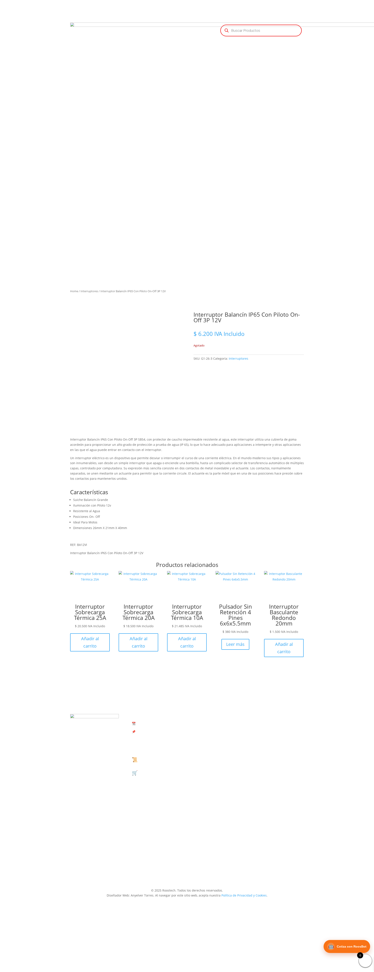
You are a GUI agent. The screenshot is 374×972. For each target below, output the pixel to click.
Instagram (279, 838)
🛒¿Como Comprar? (153, 772)
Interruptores (89, 291)
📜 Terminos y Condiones (160, 759)
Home (74, 291)
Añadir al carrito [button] (90, 642)
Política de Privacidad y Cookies (244, 895)
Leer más (235, 644)
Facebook (279, 771)
